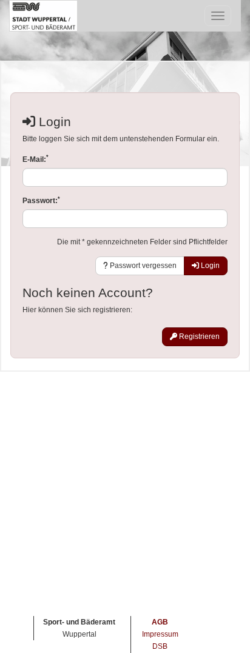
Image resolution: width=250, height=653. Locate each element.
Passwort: (41, 200)
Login (209, 265)
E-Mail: (35, 159)
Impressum (160, 634)
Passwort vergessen (142, 265)
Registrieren (198, 336)
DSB (159, 646)
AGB (160, 622)
